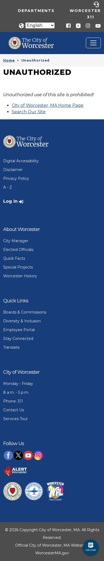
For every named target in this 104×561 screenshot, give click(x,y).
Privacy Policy (16, 178)
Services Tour (15, 418)
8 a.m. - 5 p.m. (16, 392)
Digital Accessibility (21, 160)
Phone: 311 (13, 401)
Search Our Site (29, 111)
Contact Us (13, 410)
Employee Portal (19, 329)
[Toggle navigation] (93, 43)
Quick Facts (14, 258)
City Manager (15, 240)
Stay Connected (18, 338)
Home (9, 60)
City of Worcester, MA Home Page (47, 105)
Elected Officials (18, 249)
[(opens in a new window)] (76, 25)
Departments (36, 10)
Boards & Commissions (24, 312)
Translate (11, 347)
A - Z (7, 187)
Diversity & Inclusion (22, 321)
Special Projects (18, 267)
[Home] (35, 40)
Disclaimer (13, 169)
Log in (10, 201)
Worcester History (20, 276)
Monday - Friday (18, 383)
